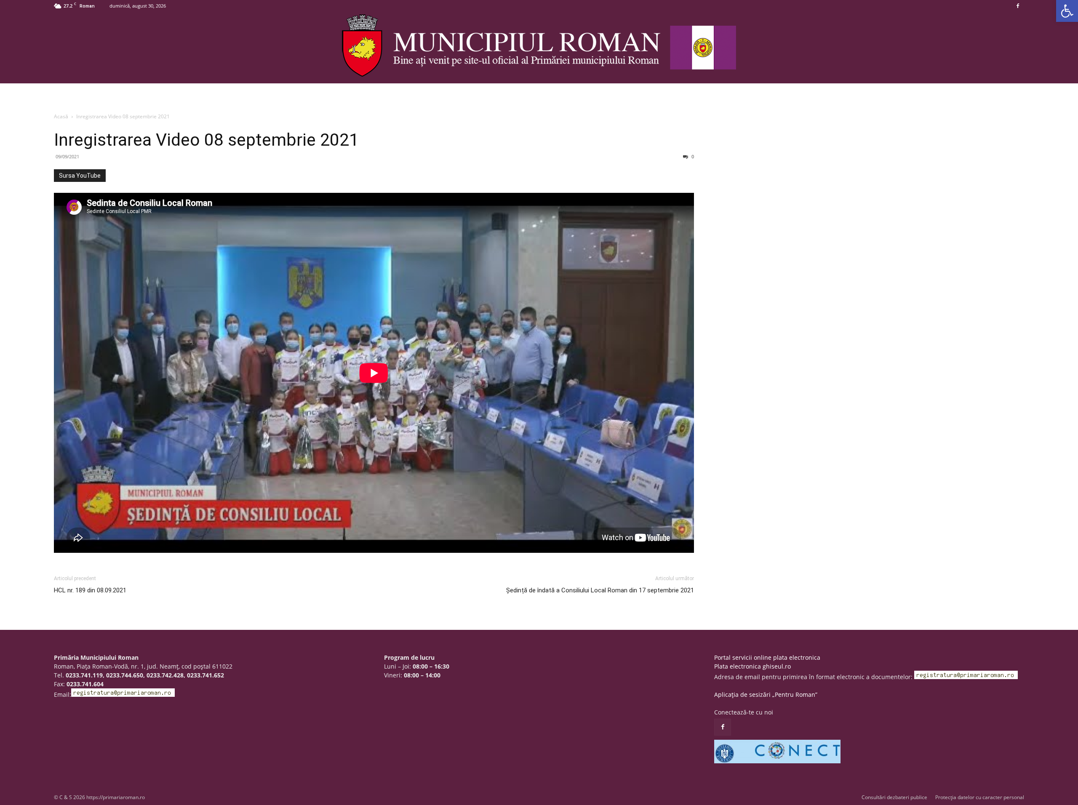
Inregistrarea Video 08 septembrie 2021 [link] (206, 140)
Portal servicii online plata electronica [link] (767, 657)
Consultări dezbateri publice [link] (894, 797)
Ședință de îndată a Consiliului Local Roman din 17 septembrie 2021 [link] (600, 590)
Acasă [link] (61, 116)
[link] (1067, 11)
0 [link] (692, 156)
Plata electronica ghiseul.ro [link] (752, 666)
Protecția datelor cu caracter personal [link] (979, 797)
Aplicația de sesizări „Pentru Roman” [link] (765, 694)
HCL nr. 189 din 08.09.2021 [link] (90, 590)
